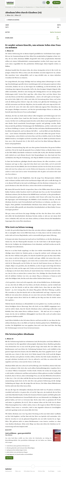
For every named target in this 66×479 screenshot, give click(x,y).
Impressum (8, 471)
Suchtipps (51, 471)
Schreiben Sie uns (29, 471)
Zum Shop (9, 457)
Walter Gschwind (55, 32)
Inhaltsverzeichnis (13, 20)
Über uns (18, 471)
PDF (58, 39)
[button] (44, 2)
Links (59, 471)
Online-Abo (41, 471)
